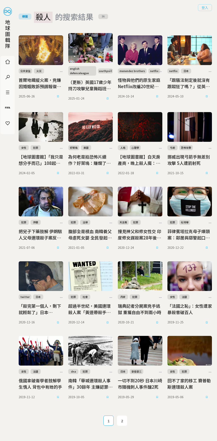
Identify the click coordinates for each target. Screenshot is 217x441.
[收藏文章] (58, 96)
